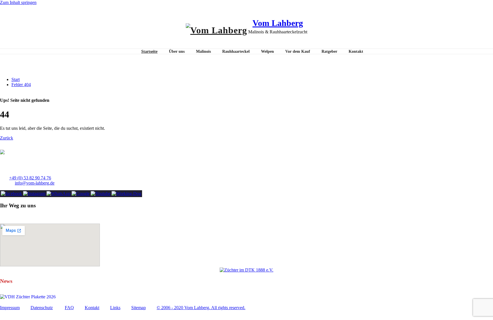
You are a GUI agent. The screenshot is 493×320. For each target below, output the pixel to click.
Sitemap (138, 307)
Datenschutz (42, 307)
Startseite (149, 51)
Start (15, 79)
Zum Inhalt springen (18, 2)
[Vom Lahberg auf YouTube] (100, 193)
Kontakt (92, 307)
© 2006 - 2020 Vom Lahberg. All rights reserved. (201, 307)
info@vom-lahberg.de (34, 183)
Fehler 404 (21, 84)
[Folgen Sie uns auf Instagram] (34, 193)
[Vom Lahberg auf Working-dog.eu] (126, 193)
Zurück (6, 137)
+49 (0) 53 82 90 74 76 (30, 177)
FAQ (69, 307)
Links (115, 307)
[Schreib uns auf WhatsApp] (58, 193)
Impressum (10, 307)
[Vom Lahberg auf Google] (81, 193)
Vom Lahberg (277, 23)
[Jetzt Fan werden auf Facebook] (11, 193)
